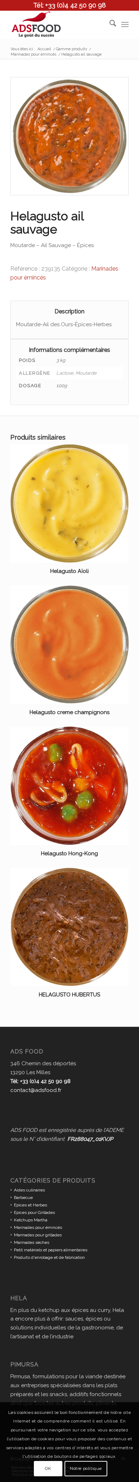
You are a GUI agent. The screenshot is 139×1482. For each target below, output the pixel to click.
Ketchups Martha (30, 1219)
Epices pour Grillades (34, 1212)
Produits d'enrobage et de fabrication (49, 1257)
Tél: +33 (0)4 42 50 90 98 (69, 5)
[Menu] (125, 24)
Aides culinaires (29, 1190)
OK (48, 1468)
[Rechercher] (109, 24)
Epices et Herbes (30, 1204)
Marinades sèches (31, 1242)
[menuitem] (109, 24)
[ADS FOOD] (57, 24)
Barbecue (23, 1197)
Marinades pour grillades (38, 1234)
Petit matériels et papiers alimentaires (50, 1249)
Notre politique (86, 1468)
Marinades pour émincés (38, 1227)
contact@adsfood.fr (35, 1090)
